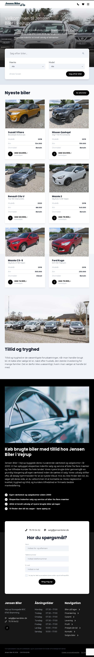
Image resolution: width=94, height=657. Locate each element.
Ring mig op (47, 581)
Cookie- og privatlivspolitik (70, 652)
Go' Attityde (85, 652)
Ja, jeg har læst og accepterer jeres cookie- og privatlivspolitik (49, 575)
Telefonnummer (30, 555)
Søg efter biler (75, 74)
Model (52, 62)
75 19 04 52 (34, 530)
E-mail (27, 565)
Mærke (12, 62)
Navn (27, 544)
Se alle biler (81, 93)
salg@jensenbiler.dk (58, 530)
